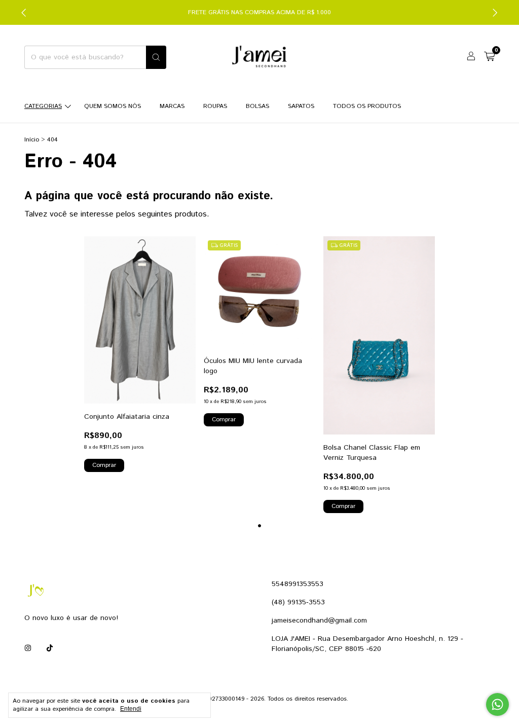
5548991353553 (297, 584)
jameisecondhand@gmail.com (319, 620)
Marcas (172, 106)
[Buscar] (156, 57)
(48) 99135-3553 (298, 602)
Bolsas (257, 106)
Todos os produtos (367, 106)
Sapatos (301, 106)
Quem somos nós (112, 106)
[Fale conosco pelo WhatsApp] (497, 704)
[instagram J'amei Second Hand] (27, 648)
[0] (489, 57)
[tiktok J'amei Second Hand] (49, 648)
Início (31, 139)
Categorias (43, 106)
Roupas (215, 106)
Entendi (130, 708)
